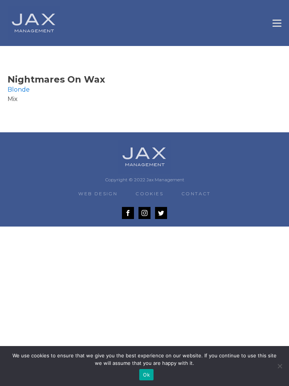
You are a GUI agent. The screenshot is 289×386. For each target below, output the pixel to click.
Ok (146, 375)
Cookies (149, 193)
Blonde (19, 89)
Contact (196, 193)
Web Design (97, 193)
